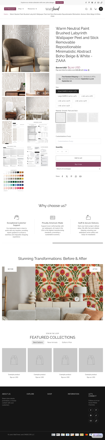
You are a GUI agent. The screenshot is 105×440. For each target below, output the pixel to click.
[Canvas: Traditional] (61, 128)
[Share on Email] (80, 176)
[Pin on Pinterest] (71, 176)
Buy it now (78, 164)
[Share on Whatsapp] (76, 176)
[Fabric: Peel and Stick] (82, 117)
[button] (78, 158)
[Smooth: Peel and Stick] (61, 117)
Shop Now (59, 2)
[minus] (58, 151)
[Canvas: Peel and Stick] (71, 117)
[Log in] (91, 8)
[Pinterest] (89, 2)
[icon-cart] (95, 9)
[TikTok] (95, 2)
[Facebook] (86, 2)
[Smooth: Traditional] (93, 117)
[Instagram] (92, 2)
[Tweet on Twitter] (67, 176)
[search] (86, 9)
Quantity (59, 147)
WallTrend (16, 434)
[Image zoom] (25, 48)
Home (6, 14)
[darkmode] (101, 9)
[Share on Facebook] (62, 176)
